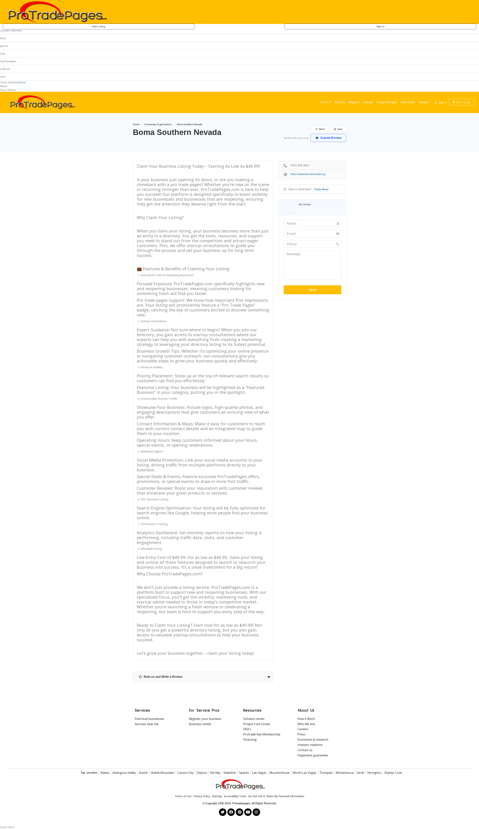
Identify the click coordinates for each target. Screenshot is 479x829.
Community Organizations (158, 124)
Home (22, 82)
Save (339, 129)
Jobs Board (408, 102)
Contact (423, 102)
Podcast (340, 102)
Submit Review (330, 137)
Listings (368, 102)
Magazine (354, 102)
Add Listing (98, 26)
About (3, 86)
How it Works (8, 89)
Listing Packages (386, 102)
